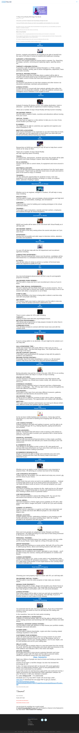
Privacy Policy (52, 731)
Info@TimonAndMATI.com (27, 708)
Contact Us (36, 731)
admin (18, 18)
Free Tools (30, 731)
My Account (20, 731)
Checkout (58, 731)
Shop (16, 731)
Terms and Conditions (44, 731)
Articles (25, 731)
